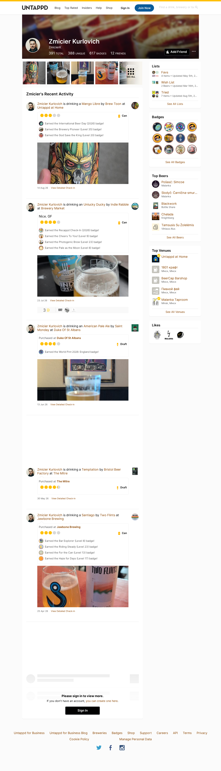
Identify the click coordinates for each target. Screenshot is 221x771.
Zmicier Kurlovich (49, 104)
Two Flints (107, 515)
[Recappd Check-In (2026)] (169, 127)
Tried (165, 92)
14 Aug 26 (42, 188)
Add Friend (178, 52)
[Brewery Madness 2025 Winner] (180, 138)
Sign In (125, 8)
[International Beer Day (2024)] (169, 149)
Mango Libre (91, 104)
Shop (109, 8)
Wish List (167, 82)
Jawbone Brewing (50, 519)
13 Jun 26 (42, 404)
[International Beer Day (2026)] (157, 127)
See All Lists (175, 104)
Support (146, 733)
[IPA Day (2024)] (180, 149)
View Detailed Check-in (63, 188)
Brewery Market (53, 208)
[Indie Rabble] (60, 310)
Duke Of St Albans (67, 330)
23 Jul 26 (42, 300)
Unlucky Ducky (94, 204)
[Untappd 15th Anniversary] (169, 138)
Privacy (202, 733)
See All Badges (175, 162)
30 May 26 (43, 498)
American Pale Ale (97, 326)
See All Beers (175, 237)
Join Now (144, 8)
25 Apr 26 (42, 611)
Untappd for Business (29, 733)
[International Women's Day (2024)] (192, 149)
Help (99, 8)
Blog (57, 8)
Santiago (88, 515)
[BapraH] (67, 310)
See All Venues (175, 312)
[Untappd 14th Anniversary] (192, 138)
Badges (117, 733)
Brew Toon (113, 104)
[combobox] (179, 7)
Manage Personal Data (135, 739)
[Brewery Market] (73, 310)
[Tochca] (180, 335)
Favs (164, 72)
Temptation (90, 469)
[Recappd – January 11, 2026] (192, 127)
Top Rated (71, 8)
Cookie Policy (79, 739)
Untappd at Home (50, 107)
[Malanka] (169, 335)
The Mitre (60, 473)
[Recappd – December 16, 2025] (157, 138)
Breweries (100, 733)
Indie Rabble (120, 204)
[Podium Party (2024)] (157, 149)
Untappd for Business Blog (69, 733)
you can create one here (102, 701)
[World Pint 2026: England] (180, 127)
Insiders (87, 8)
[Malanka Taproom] (157, 335)
